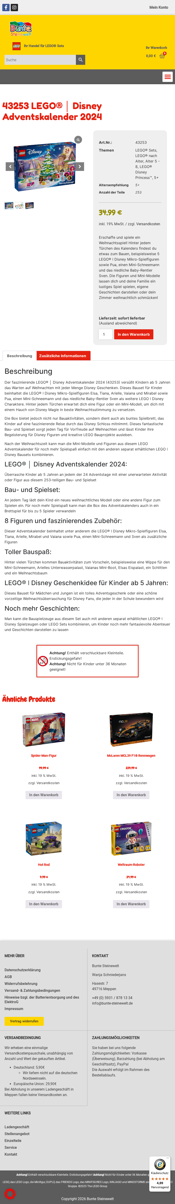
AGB (8, 977)
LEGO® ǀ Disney (42, 393)
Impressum (14, 1009)
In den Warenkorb (134, 334)
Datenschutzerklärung (23, 970)
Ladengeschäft (17, 1127)
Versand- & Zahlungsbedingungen (32, 990)
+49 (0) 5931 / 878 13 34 (112, 998)
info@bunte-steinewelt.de (112, 1003)
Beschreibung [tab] (19, 355)
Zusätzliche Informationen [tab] (62, 355)
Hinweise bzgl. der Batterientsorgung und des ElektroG (42, 999)
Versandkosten (148, 224)
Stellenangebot (17, 1134)
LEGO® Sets (145, 150)
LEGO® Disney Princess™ (143, 172)
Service (11, 1147)
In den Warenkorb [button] (43, 795)
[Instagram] (14, 7)
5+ (156, 177)
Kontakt (11, 1154)
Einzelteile (13, 1141)
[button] (167, 77)
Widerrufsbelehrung (21, 984)
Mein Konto (158, 7)
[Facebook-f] (6, 7)
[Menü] (167, 1159)
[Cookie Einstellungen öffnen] (10, 1198)
